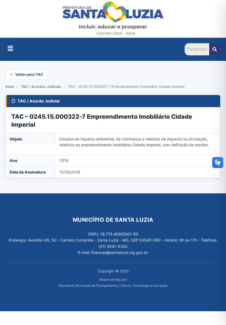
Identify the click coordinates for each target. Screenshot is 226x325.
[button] (10, 48)
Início (10, 87)
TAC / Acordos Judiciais (41, 87)
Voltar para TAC (29, 74)
